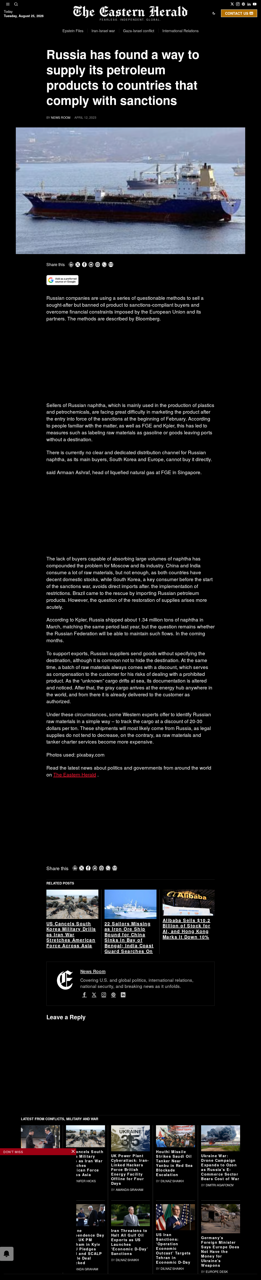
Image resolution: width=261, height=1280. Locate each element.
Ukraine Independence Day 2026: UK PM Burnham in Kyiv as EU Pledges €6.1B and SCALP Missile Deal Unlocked (85, 1246)
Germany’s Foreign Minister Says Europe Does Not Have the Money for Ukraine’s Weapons (220, 1251)
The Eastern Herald (74, 774)
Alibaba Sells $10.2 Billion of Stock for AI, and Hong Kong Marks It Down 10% (187, 929)
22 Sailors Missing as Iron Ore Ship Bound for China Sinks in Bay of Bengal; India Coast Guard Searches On (129, 937)
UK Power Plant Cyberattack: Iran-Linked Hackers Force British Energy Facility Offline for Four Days (130, 1169)
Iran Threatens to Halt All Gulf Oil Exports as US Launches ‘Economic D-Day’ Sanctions (129, 1242)
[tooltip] (232, 4)
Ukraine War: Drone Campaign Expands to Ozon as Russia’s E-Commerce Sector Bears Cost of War (220, 1167)
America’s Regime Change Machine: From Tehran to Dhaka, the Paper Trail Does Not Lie (49, 1202)
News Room (60, 117)
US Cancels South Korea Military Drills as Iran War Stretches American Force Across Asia (71, 935)
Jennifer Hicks (83, 1181)
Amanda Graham (129, 1189)
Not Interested (127, 57)
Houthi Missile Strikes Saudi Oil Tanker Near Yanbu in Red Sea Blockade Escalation (174, 1163)
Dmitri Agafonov (220, 1185)
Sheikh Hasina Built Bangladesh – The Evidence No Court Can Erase (51, 1168)
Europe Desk (217, 1271)
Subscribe (168, 57)
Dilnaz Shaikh (172, 1181)
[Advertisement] (130, 364)
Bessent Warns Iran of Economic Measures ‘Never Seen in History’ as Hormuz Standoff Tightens (51, 1241)
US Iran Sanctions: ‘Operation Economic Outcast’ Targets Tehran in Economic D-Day (173, 1248)
